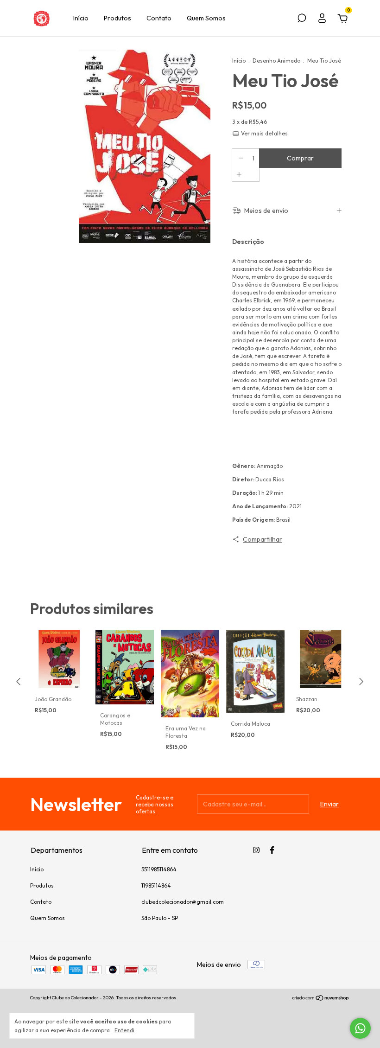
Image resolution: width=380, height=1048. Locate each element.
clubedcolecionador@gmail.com (182, 901)
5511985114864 (159, 869)
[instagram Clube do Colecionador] (256, 850)
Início (81, 18)
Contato (158, 18)
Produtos (117, 18)
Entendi (124, 1030)
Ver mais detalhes (264, 133)
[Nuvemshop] (321, 999)
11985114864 (156, 885)
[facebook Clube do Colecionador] (272, 850)
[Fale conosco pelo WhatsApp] (360, 1028)
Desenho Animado (276, 60)
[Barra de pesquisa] (301, 19)
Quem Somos (206, 18)
